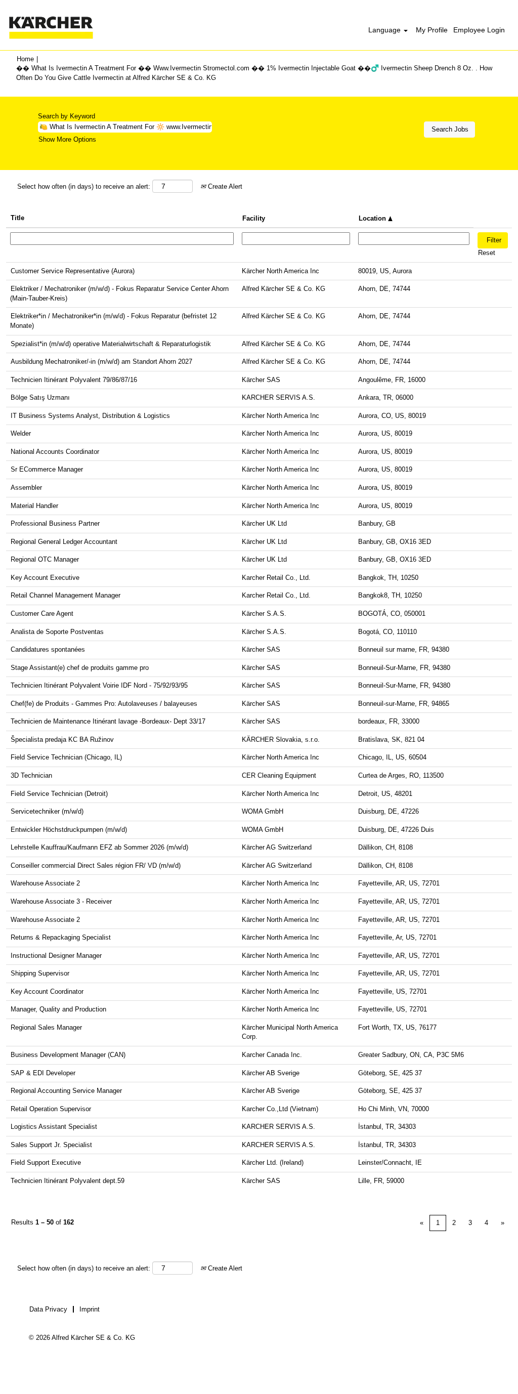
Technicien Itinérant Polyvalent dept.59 (67, 1181)
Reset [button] (486, 253)
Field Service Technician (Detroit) (59, 793)
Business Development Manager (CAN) (68, 1055)
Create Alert (224, 186)
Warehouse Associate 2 (45, 883)
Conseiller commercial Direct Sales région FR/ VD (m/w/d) (96, 865)
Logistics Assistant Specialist (54, 1126)
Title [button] (17, 218)
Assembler (26, 487)
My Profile (432, 30)
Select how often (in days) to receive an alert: (83, 186)
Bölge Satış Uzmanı (40, 397)
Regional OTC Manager (45, 559)
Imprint (89, 1309)
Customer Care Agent (42, 613)
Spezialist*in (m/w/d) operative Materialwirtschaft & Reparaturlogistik (111, 344)
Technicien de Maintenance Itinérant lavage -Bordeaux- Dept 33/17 (108, 721)
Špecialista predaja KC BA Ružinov (62, 739)
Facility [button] (253, 218)
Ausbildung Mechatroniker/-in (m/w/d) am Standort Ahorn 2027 (101, 361)
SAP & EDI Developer (43, 1073)
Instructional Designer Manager (56, 955)
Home (25, 59)
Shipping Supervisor (40, 973)
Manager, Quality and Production (58, 1009)
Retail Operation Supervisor (51, 1109)
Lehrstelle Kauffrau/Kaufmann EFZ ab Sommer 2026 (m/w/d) (99, 847)
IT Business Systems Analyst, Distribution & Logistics (90, 415)
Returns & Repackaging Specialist (61, 937)
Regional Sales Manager (46, 1027)
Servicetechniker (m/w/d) (47, 811)
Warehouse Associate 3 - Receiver (61, 901)
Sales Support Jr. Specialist (51, 1145)
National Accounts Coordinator (55, 451)
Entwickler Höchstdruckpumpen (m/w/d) (69, 829)
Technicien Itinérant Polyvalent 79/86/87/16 (74, 380)
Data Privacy (48, 1309)
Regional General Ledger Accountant (64, 541)
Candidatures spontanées (48, 649)
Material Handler (34, 506)
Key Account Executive (45, 577)
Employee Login (479, 30)
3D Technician (31, 775)
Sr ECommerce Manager (47, 469)
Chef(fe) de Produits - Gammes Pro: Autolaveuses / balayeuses (104, 703)
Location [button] (373, 218)
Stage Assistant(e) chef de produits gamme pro (80, 667)
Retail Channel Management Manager (65, 595)
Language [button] (385, 30)
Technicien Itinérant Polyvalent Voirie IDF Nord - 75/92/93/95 (99, 685)
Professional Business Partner (55, 523)
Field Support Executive (46, 1162)
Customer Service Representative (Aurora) (73, 271)
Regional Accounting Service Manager (66, 1090)
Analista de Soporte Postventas (57, 632)
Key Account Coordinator (47, 991)
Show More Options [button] (67, 139)
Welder (21, 433)
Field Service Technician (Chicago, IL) (66, 757)
